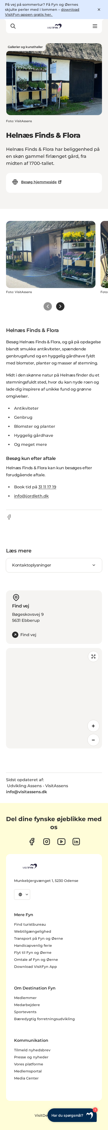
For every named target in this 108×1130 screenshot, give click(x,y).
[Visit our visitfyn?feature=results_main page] (61, 841)
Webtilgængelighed (32, 931)
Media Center (26, 1078)
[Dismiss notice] (99, 10)
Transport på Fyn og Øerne (38, 938)
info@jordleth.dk (31, 496)
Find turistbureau (30, 924)
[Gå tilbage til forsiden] (54, 26)
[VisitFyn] (29, 866)
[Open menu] (95, 26)
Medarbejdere (27, 1005)
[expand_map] (93, 656)
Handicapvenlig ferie (33, 945)
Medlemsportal (28, 1071)
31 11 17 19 (47, 487)
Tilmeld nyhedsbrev (32, 1050)
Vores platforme (28, 1064)
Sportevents (25, 1012)
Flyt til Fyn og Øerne (32, 952)
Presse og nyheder (31, 1057)
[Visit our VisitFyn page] (31, 841)
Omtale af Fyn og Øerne (36, 959)
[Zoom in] (93, 726)
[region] (54, 698)
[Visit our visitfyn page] (46, 841)
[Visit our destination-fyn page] (76, 841)
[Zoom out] (93, 740)
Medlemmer (25, 998)
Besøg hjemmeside (39, 182)
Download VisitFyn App (35, 966)
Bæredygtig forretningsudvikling (44, 1019)
